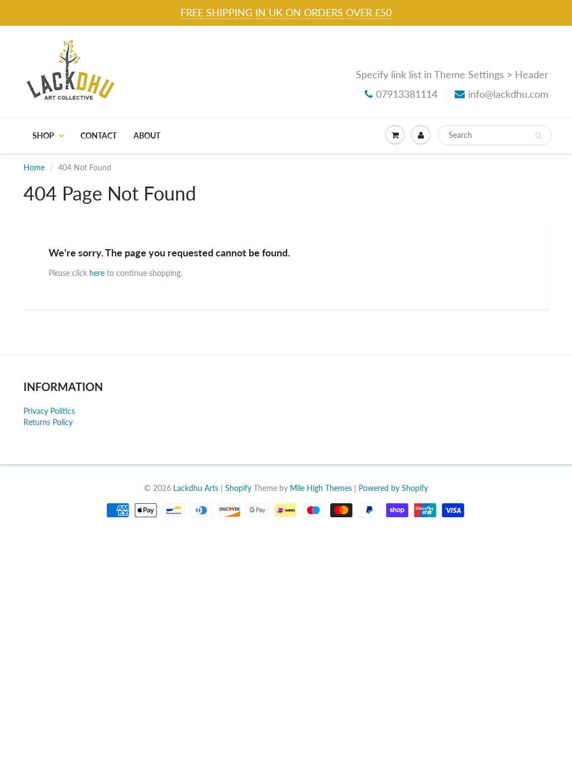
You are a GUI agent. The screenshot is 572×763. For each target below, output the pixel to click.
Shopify (238, 488)
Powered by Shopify (393, 488)
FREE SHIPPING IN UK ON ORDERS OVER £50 (286, 12)
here (96, 273)
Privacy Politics (49, 411)
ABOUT (147, 135)
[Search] (538, 136)
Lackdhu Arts (195, 488)
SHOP (43, 135)
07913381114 (406, 94)
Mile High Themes (321, 488)
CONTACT (98, 135)
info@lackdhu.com (508, 94)
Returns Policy (48, 422)
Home (34, 167)
